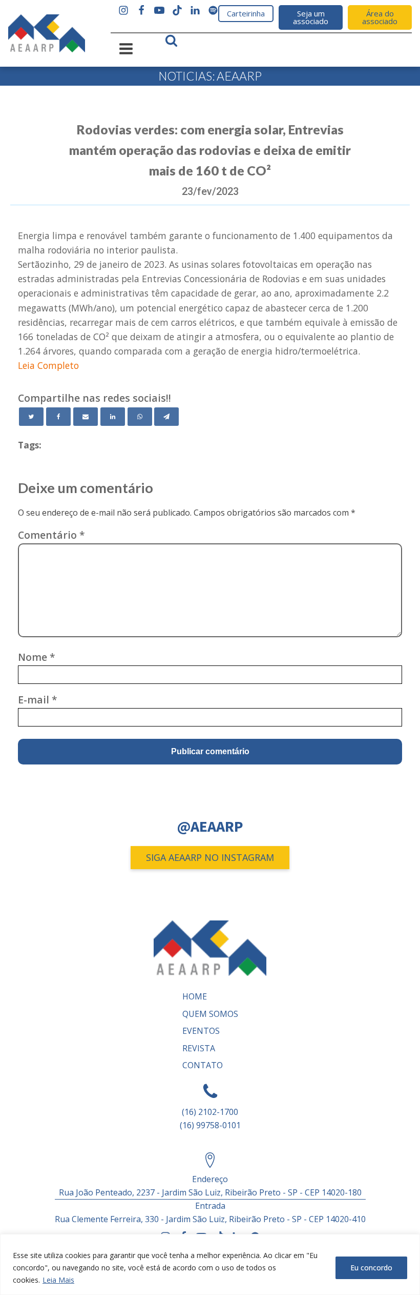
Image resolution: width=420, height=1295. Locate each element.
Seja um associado (310, 17)
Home (194, 996)
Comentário (51, 535)
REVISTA (198, 1048)
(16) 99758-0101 (210, 1125)
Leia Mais (58, 1280)
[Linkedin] (112, 416)
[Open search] (171, 40)
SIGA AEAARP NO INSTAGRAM (210, 857)
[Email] (85, 416)
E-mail (37, 700)
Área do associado (379, 17)
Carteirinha (246, 13)
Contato (202, 1065)
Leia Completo (48, 365)
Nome (36, 657)
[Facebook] (58, 416)
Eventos (201, 1030)
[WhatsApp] (140, 416)
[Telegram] (166, 416)
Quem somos (210, 1013)
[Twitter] (31, 416)
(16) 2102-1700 (210, 1111)
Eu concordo (371, 1267)
